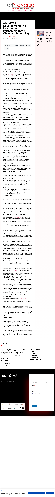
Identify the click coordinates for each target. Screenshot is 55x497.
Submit (34, 405)
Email (33, 385)
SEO (15, 174)
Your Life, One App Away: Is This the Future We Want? (40, 42)
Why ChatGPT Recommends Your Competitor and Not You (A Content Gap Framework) (6, 362)
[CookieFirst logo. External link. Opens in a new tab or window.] (1, 490)
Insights (25, 10)
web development (11, 74)
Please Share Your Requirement (39, 396)
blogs (17, 38)
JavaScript (5, 79)
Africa (31, 10)
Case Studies (19, 10)
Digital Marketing (10, 10)
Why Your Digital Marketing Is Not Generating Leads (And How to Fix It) (49, 38)
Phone (33, 391)
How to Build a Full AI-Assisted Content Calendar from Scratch (35, 354)
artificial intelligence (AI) (17, 217)
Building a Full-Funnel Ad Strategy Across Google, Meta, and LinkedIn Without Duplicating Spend (20, 352)
